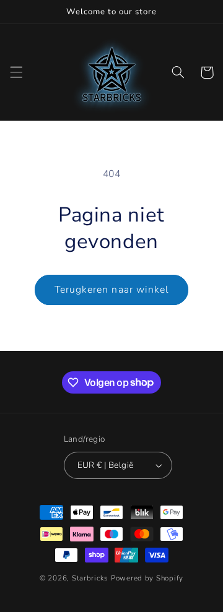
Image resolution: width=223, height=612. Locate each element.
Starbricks (90, 578)
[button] (16, 72)
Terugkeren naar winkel (111, 289)
